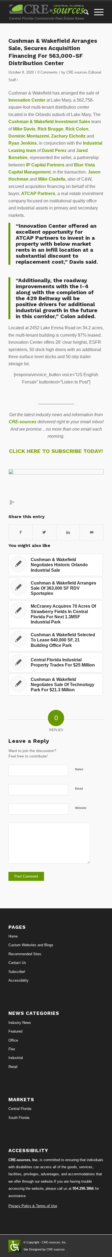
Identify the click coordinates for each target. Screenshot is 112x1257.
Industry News (19, 1023)
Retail (12, 1067)
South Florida (18, 1118)
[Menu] (96, 12)
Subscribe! (16, 972)
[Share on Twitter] (44, 532)
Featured (15, 1031)
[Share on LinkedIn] (68, 532)
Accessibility (18, 980)
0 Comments (48, 72)
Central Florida (19, 1109)
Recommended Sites (24, 954)
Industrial (15, 1058)
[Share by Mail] (91, 532)
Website (80, 807)
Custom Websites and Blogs (30, 945)
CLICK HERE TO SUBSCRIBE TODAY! (56, 451)
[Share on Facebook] (20, 532)
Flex (11, 1049)
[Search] (83, 12)
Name (79, 769)
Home (13, 936)
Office (13, 1040)
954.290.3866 (83, 1188)
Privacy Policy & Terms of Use (32, 1206)
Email (79, 788)
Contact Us (17, 963)
